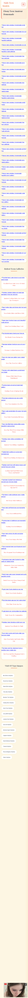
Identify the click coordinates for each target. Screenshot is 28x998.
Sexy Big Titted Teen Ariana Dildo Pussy (14, 431)
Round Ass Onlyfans (8, 681)
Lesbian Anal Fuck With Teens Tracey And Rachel (14, 471)
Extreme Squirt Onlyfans (8, 730)
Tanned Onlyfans (7, 746)
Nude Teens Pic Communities (14, 615)
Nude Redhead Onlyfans (8, 741)
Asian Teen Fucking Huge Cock (14, 326)
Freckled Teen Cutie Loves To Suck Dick (14, 284)
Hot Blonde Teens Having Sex (14, 337)
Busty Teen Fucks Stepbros (14, 593)
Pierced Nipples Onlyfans (9, 751)
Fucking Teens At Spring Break (14, 391)
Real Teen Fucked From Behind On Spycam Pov (14, 486)
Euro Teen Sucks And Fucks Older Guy (14, 640)
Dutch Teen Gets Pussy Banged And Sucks (14, 581)
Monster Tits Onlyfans (8, 697)
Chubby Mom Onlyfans (8, 702)
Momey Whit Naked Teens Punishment (14, 377)
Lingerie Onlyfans (7, 735)
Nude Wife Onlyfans (8, 686)
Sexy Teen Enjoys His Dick (14, 539)
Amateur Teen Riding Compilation (14, 445)
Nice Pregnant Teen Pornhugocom (14, 552)
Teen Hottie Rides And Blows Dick (14, 313)
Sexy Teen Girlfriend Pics (14, 513)
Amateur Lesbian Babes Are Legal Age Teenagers (14, 299)
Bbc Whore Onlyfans (8, 675)
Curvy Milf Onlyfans (7, 713)
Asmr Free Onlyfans (7, 708)
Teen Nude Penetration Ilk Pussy (14, 417)
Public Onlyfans (6, 757)
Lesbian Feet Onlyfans (8, 719)
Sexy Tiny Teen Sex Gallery (14, 363)
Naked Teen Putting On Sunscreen (14, 458)
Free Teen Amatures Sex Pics (14, 404)
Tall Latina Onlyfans (7, 691)
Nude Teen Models (8, 4)
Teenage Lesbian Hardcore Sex (14, 350)
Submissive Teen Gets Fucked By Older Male (14, 566)
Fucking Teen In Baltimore (14, 526)
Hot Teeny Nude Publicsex (14, 500)
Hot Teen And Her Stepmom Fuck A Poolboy (14, 655)
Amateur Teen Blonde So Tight (14, 626)
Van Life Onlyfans (7, 724)
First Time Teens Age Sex (14, 604)
